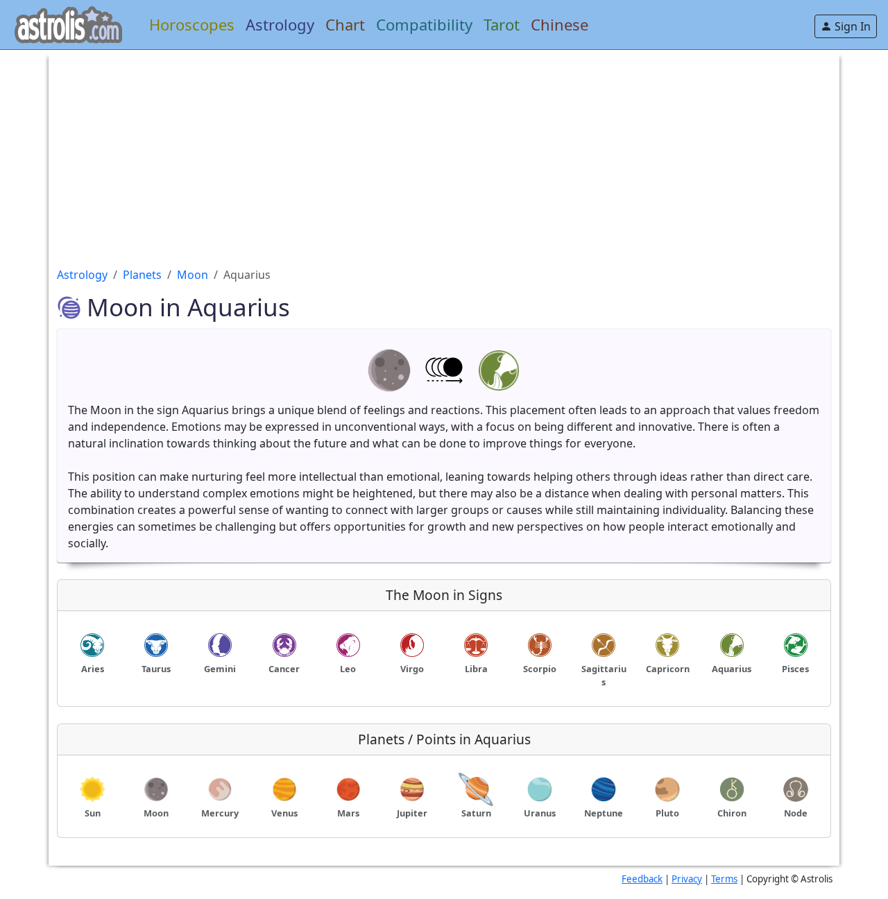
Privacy (687, 879)
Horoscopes (191, 24)
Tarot (502, 24)
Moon (192, 274)
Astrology (280, 24)
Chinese (559, 24)
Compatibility (424, 24)
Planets (142, 274)
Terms (724, 879)
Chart (345, 24)
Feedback (642, 879)
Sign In (851, 26)
